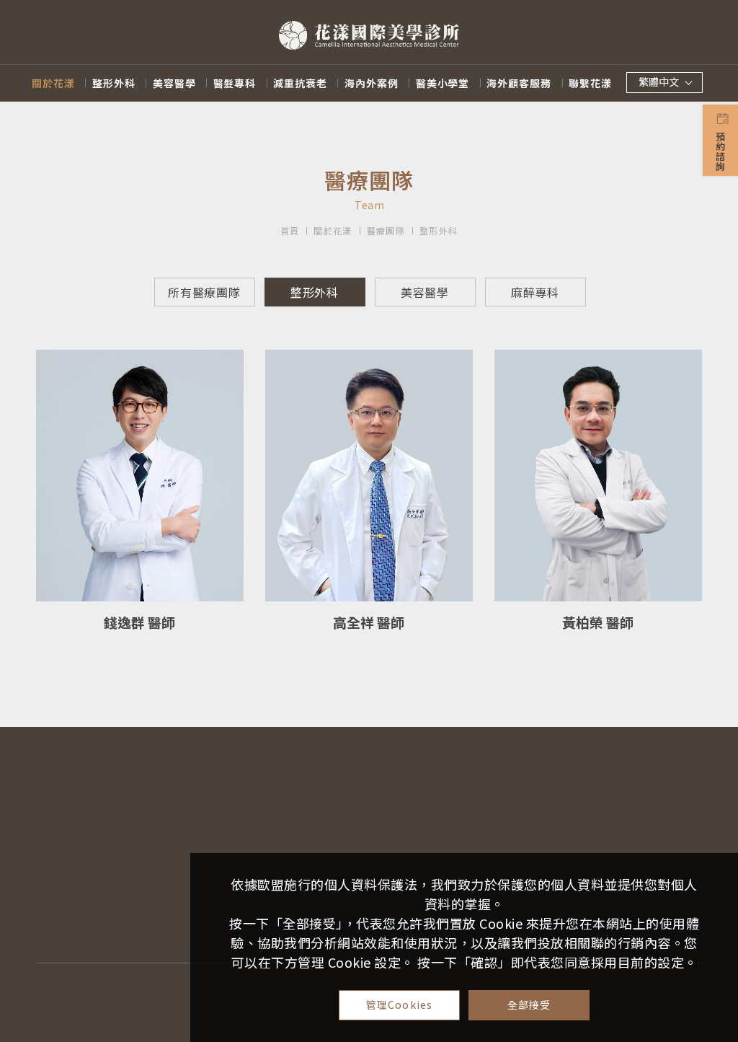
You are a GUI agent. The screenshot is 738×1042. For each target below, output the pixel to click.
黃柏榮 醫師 (597, 622)
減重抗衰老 (300, 83)
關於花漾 (53, 83)
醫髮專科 (235, 83)
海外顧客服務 (518, 83)
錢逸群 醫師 (139, 622)
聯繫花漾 (590, 83)
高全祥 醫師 (368, 622)
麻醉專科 (535, 292)
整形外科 (113, 83)
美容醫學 (174, 83)
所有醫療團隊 (204, 292)
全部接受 (529, 1004)
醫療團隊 (386, 230)
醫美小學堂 (443, 83)
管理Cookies (399, 1004)
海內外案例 (371, 83)
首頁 (290, 230)
